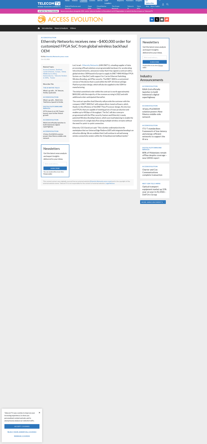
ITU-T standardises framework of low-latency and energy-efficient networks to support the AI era (154, 133)
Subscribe (55, 168)
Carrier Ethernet (48, 72)
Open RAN (90, 7)
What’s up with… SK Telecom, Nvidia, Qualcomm (53, 92)
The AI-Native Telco (51, 88)
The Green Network (115, 7)
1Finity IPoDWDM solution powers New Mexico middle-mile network (54, 136)
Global (63, 72)
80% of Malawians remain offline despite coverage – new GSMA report (154, 155)
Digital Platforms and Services (73, 7)
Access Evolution (48, 37)
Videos (73, 28)
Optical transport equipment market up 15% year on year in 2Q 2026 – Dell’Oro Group (154, 190)
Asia (147, 6)
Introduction (47, 28)
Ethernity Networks (90, 65)
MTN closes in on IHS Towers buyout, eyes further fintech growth (53, 113)
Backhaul (59, 69)
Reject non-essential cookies (22, 432)
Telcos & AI (130, 7)
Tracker (52, 78)
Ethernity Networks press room (57, 56)
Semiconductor (48, 76)
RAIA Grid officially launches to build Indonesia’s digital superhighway (54, 125)
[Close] (39, 412)
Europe (57, 72)
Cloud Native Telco (101, 7)
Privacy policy (47, 174)
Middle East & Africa (50, 74)
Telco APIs (139, 7)
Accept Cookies (22, 426)
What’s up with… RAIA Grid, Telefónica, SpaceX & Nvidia (53, 101)
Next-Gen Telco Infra (151, 183)
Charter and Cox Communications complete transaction (152, 172)
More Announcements (152, 202)
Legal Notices (110, 183)
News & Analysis (61, 28)
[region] (22, 425)
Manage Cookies (22, 436)
